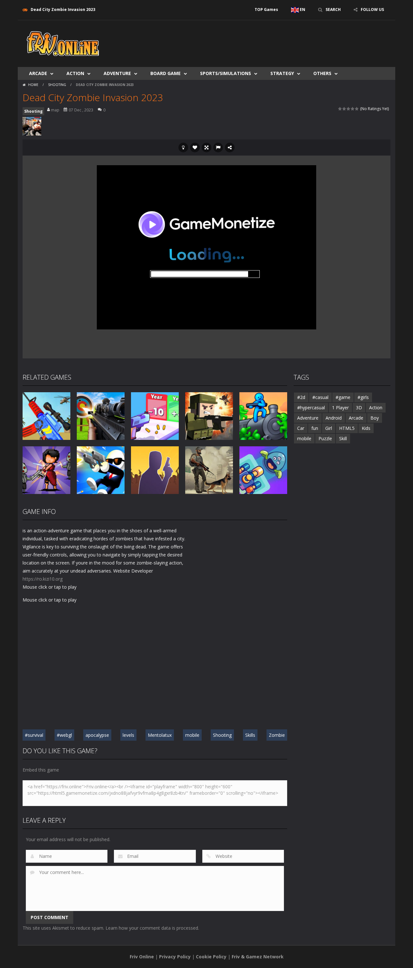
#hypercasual (311, 407)
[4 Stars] (353, 108)
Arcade (38, 73)
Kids (366, 428)
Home (33, 84)
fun (314, 428)
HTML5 (347, 428)
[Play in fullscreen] (206, 147)
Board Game (165, 73)
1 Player (340, 407)
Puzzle (325, 438)
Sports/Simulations (225, 73)
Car (300, 428)
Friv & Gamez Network (258, 957)
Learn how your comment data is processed (152, 928)
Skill (343, 438)
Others (322, 73)
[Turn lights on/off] (183, 147)
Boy (374, 418)
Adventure (117, 73)
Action (75, 73)
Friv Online (142, 957)
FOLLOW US (372, 9)
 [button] (218, 147)
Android (334, 418)
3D (359, 407)
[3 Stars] (349, 108)
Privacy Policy (175, 957)
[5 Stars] (357, 108)
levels (128, 735)
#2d (301, 397)
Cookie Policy (211, 957)
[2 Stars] (344, 108)
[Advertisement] (273, 39)
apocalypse (97, 735)
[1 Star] (340, 108)
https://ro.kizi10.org (43, 579)
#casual (320, 397)
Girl (328, 428)
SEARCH (333, 9)
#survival (34, 735)
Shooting (57, 84)
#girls (363, 397)
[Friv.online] (63, 43)
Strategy (282, 73)
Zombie (277, 735)
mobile (192, 735)
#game (343, 397)
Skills (250, 735)
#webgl (64, 735)
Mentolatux (160, 735)
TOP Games (266, 9)
